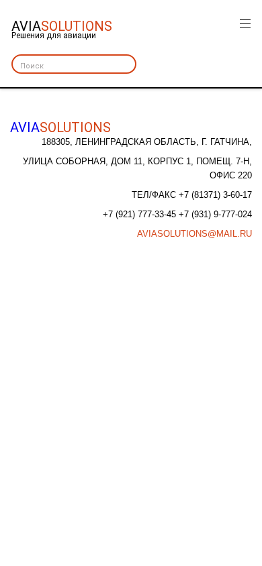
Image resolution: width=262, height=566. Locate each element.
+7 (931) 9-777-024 (215, 214)
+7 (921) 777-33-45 (141, 214)
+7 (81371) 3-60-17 (215, 195)
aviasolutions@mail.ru (194, 234)
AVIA (60, 127)
